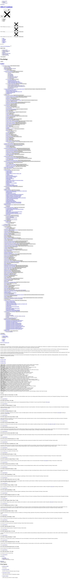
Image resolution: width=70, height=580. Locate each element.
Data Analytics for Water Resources (9, 249)
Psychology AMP (3, 359)
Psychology (6, 287)
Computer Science (9, 153)
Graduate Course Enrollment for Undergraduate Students (14, 180)
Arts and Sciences (7, 105)
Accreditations (8, 218)
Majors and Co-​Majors (7, 67)
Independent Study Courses (10, 181)
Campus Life (4, 41)
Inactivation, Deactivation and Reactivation (12, 306)
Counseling (6, 247)
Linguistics (7, 127)
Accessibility (4, 557)
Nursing (7, 159)
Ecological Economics (7, 251)
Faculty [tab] (3, 340)
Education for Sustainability (8, 252)
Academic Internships (9, 171)
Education (7, 146)
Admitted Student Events (6, 50)
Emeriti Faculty (8, 221)
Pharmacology (6, 281)
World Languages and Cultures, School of (12, 141)
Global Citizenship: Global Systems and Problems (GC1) (16, 86)
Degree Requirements (7, 319)
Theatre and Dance (9, 140)
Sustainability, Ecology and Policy (11, 165)
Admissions (4, 39)
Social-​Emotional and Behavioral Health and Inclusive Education (14, 294)
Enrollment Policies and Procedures (11, 304)
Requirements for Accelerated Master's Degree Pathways (14, 320)
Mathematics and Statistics (10, 128)
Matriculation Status (9, 192)
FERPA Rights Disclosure (10, 178)
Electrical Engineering (7, 254)
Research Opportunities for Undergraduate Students (14, 213)
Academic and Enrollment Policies (9, 300)
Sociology (7, 138)
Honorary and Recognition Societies (11, 217)
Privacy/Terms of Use (5, 558)
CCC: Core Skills (8, 79)
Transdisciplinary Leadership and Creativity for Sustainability (13, 298)
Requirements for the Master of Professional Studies (14, 323)
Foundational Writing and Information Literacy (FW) (14, 91)
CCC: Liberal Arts (9, 72)
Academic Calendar (5, 51)
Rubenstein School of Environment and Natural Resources (13, 161)
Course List (8, 70)
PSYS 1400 (48, 402)
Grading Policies (8, 305)
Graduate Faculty (6, 329)
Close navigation (3, 56)
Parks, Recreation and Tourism (10, 164)
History (5, 263)
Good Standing (8, 179)
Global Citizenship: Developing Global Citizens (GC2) (16, 85)
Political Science (8, 135)
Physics (7, 133)
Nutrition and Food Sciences (10, 103)
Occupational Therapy (7, 279)
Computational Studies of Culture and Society (11, 245)
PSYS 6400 (46, 460)
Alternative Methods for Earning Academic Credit (13, 173)
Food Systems (8, 101)
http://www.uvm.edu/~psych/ (4, 342)
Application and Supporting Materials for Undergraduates (14, 194)
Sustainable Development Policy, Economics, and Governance (13, 297)
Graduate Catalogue (5, 336)
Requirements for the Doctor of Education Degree (13, 324)
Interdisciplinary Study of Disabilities (9, 266)
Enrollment (7, 187)
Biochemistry (8, 98)
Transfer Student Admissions (10, 200)
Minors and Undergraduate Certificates (10, 68)
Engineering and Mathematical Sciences (10, 148)
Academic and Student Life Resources (10, 318)
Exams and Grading (9, 177)
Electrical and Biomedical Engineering (12, 150)
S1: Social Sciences (11, 78)
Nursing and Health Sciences (8, 156)
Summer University (5, 54)
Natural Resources (7, 275)
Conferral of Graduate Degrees (10, 302)
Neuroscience (8, 130)
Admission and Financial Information (9, 311)
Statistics (5, 296)
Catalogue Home (4, 2)
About (3, 38)
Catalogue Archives (7, 224)
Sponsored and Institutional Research (11, 317)
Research (3, 40)
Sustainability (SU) (9, 93)
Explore (2, 63)
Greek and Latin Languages (8, 260)
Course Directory (4, 398)
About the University (7, 215)
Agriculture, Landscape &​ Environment (12, 96)
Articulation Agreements (9, 199)
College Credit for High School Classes (12, 198)
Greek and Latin (6, 259)
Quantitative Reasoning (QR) (10, 92)
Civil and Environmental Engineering (11, 149)
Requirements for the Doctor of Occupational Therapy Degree (15, 326)
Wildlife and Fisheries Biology (10, 166)
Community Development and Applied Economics (13, 100)
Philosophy (7, 132)
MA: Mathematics (10, 75)
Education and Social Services (8, 144)
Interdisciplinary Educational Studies (9, 265)
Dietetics (5, 250)
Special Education (7, 295)
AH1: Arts (9, 73)
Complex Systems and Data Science (9, 244)
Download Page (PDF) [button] (5, 569)
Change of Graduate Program (10, 301)
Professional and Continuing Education (12, 212)
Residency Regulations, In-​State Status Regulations (13, 195)
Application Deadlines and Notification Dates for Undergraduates (16, 197)
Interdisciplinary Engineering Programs (12, 152)
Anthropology (8, 106)
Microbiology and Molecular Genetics (12, 102)
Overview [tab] (3, 339)
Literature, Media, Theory (8, 268)
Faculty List (8, 222)
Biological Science (9, 99)
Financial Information (7, 203)
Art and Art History (9, 107)
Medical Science (6, 273)
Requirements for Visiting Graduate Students (13, 308)
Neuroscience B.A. (11, 131)
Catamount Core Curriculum (8, 71)
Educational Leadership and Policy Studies (10, 253)
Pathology (5, 280)
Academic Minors (8, 172)
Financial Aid (8, 205)
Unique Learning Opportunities (9, 207)
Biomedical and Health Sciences (11, 157)
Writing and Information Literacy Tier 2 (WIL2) (15, 82)
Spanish (7, 139)
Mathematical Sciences (7, 270)
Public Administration (7, 288)
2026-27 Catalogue (6, 7)
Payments (7, 316)
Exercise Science (6, 255)
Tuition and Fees (8, 313)
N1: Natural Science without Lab (13, 76)
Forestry (7, 163)
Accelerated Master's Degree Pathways (12, 208)
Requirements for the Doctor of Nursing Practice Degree (14, 325)
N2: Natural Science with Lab (12, 77)
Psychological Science (9, 136)
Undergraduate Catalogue (6, 65)
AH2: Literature (10, 74)
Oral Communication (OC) (12, 80)
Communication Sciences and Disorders (12, 158)
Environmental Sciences (9, 162)
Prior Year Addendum (9, 331)
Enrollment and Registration (8, 186)
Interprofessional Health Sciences (9, 267)
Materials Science (6, 269)
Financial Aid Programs (9, 315)
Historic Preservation (7, 262)
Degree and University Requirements (11, 176)
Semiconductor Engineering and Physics (10, 292)
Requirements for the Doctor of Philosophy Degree (13, 327)
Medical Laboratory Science (8, 272)
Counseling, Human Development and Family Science (14, 145)
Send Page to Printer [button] (5, 566)
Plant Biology (8, 104)
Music (7, 129)
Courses (5, 69)
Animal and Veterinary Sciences (11, 97)
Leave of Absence (9, 307)
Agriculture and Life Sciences (8, 95)
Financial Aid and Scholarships (9, 204)
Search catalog (2, 26)
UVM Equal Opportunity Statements (11, 219)
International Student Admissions (11, 201)
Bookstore (3, 52)
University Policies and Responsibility (12, 185)
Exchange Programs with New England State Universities (14, 209)
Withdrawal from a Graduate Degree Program (13, 310)
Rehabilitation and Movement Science (12, 160)
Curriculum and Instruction (8, 248)
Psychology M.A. (3, 361)
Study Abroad (8, 214)
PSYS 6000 (7, 412)
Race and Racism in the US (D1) (13, 87)
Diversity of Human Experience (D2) (13, 84)
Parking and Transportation (6, 53)
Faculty (5, 220)
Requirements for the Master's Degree (11, 322)
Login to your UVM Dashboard (5, 46)
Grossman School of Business (8, 143)
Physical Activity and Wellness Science (10, 282)
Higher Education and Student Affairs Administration (12, 261)
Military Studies (8, 210)
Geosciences (6, 258)
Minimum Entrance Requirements (11, 191)
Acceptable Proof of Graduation (11, 193)
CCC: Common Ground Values (11, 83)
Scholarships (8, 206)
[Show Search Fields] (1, 16)
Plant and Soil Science (7, 285)
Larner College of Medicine (8, 168)
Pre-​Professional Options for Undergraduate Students (14, 211)
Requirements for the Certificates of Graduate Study (14, 321)
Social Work (8, 147)
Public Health (6, 289)
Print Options (2, 333)
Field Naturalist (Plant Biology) (9, 256)
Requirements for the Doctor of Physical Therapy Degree (14, 328)
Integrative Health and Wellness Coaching (10, 264)
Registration (8, 188)
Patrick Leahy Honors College (8, 167)
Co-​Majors (7, 174)
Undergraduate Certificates (10, 184)
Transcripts (7, 183)
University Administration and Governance (12, 216)
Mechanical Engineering (9, 151)
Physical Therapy (6, 283)
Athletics (3, 42)
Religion (7, 137)
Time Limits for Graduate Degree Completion (13, 309)
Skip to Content (4, 1)
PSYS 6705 (52, 486)
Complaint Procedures (9, 175)
